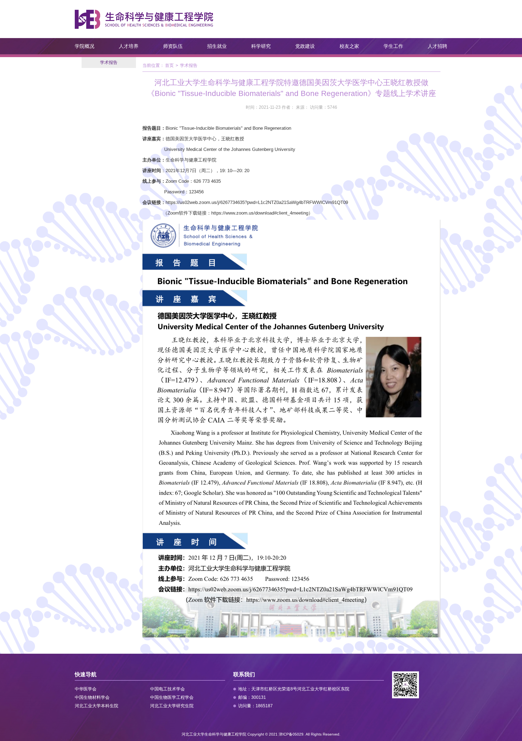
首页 (169, 65)
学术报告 (108, 62)
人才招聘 (437, 46)
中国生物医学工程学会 (172, 697)
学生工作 (393, 46)
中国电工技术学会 (167, 689)
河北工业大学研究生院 (172, 705)
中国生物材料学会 (92, 697)
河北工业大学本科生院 (96, 705)
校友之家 (349, 46)
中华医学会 (86, 689)
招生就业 (217, 46)
